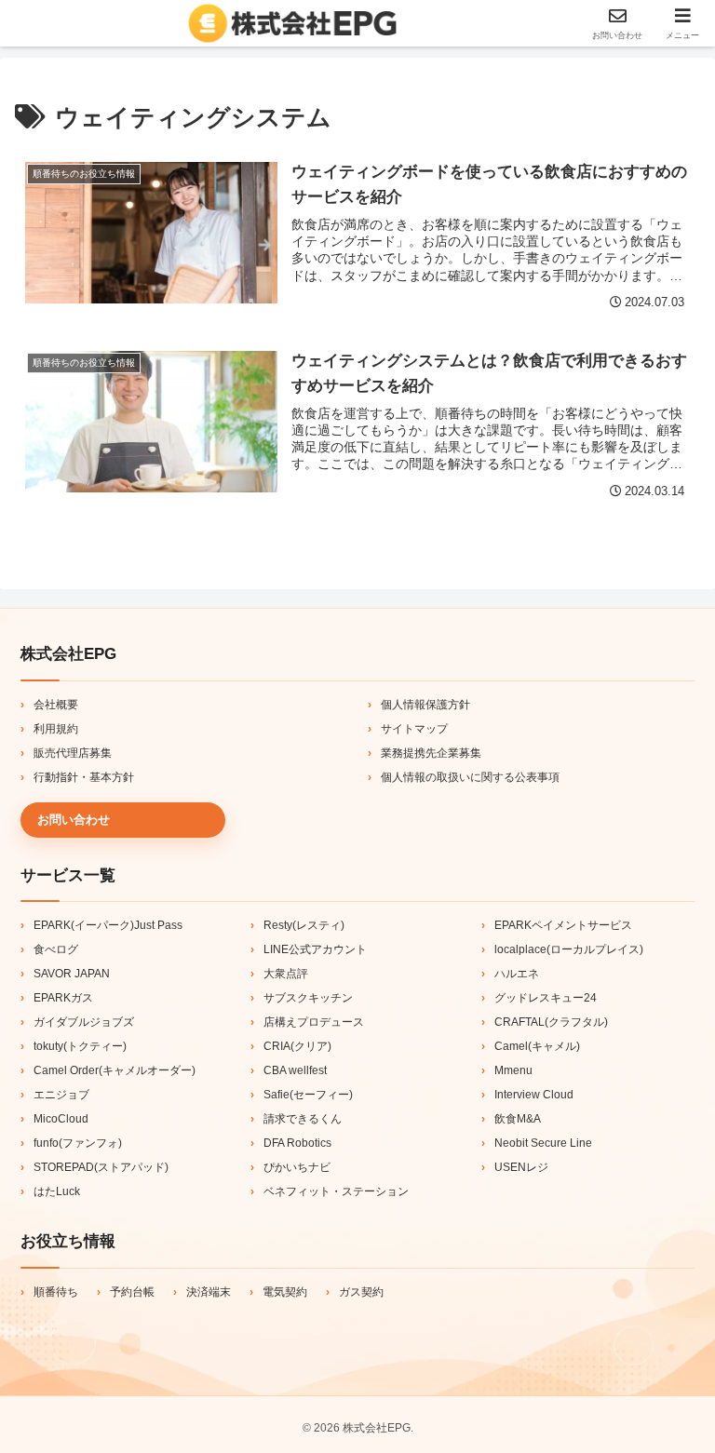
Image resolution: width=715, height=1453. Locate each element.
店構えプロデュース (313, 1022)
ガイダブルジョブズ (84, 1022)
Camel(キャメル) (537, 1046)
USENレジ (521, 1167)
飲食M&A (517, 1118)
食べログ (56, 949)
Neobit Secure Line (543, 1143)
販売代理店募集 (73, 753)
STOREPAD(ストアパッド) (101, 1167)
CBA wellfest (295, 1070)
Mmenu (513, 1070)
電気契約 (285, 1291)
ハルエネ (516, 973)
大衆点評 (285, 973)
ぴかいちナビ (297, 1167)
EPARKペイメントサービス (563, 925)
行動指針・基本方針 (84, 777)
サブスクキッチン (308, 997)
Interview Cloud (533, 1094)
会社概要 (56, 704)
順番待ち (56, 1291)
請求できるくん (302, 1118)
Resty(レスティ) (303, 925)
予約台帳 (132, 1291)
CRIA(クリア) (297, 1046)
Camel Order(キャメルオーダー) (115, 1070)
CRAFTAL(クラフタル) (551, 1022)
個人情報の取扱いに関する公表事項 (470, 777)
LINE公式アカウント (315, 949)
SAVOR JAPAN (72, 973)
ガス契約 (361, 1291)
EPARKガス (63, 997)
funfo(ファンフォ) (78, 1143)
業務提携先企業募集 (431, 753)
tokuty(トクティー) (80, 1046)
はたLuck (57, 1191)
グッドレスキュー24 (545, 997)
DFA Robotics (297, 1143)
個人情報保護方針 (425, 704)
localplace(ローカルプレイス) (568, 949)
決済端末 (208, 1291)
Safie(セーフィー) (308, 1094)
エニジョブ (61, 1094)
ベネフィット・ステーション (336, 1191)
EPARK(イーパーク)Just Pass (108, 925)
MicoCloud (61, 1118)
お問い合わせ (73, 820)
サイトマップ (414, 728)
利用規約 (56, 728)
